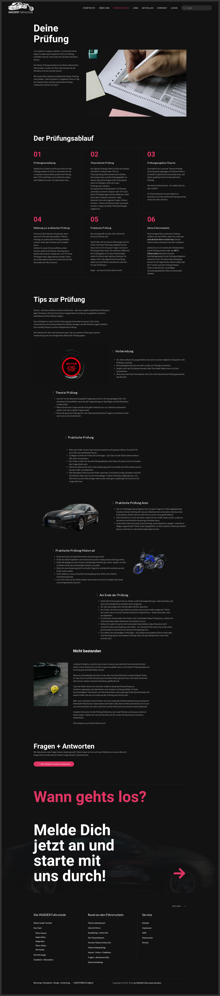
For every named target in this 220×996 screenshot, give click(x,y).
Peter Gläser (41, 945)
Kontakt (162, 8)
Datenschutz (147, 938)
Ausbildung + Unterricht (98, 933)
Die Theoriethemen (96, 938)
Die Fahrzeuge (40, 955)
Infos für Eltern (94, 928)
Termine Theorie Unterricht (99, 942)
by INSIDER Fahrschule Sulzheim (147, 983)
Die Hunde (40, 949)
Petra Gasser (41, 933)
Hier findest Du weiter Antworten (55, 764)
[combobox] (196, 7)
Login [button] (174, 8)
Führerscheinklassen (96, 923)
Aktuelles (148, 8)
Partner (145, 942)
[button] (184, 906)
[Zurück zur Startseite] (21, 8)
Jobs (135, 8)
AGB (144, 933)
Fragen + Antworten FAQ (98, 957)
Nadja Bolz (40, 941)
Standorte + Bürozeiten (43, 960)
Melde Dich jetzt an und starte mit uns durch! (74, 853)
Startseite (89, 8)
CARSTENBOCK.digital (83, 983)
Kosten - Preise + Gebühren (99, 952)
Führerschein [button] (121, 8)
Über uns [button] (104, 8)
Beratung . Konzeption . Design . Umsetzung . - (54, 983)
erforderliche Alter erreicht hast (160, 239)
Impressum (147, 928)
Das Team (38, 928)
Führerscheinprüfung (96, 947)
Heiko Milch (41, 937)
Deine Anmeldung (95, 962)
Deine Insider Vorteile (43, 923)
